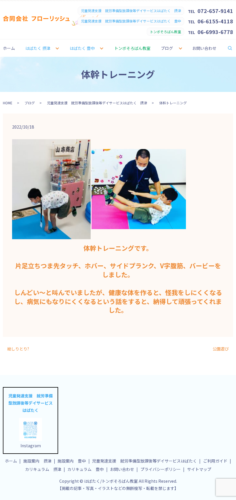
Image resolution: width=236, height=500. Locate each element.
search (233, 48)
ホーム (9, 48)
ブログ (167, 48)
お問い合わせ (204, 48)
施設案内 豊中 (72, 461)
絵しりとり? (18, 349)
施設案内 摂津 (37, 461)
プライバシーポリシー (160, 469)
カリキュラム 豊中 (85, 469)
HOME (7, 102)
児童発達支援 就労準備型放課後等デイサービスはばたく (144, 461)
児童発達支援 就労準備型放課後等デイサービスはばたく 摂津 (97, 102)
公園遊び (221, 349)
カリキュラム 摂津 (43, 469)
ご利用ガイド (215, 461)
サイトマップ (199, 469)
